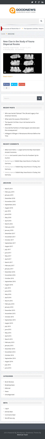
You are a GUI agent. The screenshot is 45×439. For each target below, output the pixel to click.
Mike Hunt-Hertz (10, 150)
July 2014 (8, 365)
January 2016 (9, 307)
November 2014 (10, 352)
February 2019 (9, 192)
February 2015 (9, 342)
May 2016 (8, 294)
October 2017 (9, 240)
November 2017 (10, 237)
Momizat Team (22, 435)
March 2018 (8, 224)
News (7, 391)
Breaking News (9, 49)
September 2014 (10, 358)
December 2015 (10, 310)
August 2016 (9, 285)
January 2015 (9, 345)
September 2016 (10, 281)
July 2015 (8, 326)
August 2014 (9, 361)
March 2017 (8, 262)
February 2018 (9, 227)
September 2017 (10, 243)
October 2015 (9, 317)
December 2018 (10, 198)
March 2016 (8, 301)
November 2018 (10, 201)
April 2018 (8, 221)
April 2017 (8, 259)
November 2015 (10, 313)
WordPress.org (10, 418)
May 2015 (8, 333)
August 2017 (9, 246)
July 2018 (8, 211)
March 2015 (8, 339)
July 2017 (8, 249)
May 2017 (8, 256)
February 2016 (9, 304)
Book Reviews (9, 382)
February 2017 (9, 265)
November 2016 (10, 275)
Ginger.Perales (14, 47)
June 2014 (8, 368)
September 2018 (10, 205)
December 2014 (10, 349)
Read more (7, 76)
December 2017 (10, 233)
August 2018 (9, 208)
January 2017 (9, 269)
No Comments (19, 49)
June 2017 (8, 253)
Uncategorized (9, 395)
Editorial (7, 388)
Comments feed (10, 415)
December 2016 (10, 272)
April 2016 (8, 297)
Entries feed (9, 412)
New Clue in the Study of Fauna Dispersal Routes (18, 43)
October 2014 (9, 355)
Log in (7, 408)
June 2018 (8, 214)
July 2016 (8, 288)
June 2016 (8, 291)
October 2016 (9, 278)
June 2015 (8, 329)
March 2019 (8, 189)
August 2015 (9, 323)
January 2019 (9, 195)
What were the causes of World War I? (17, 119)
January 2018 (9, 230)
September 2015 (10, 320)
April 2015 (8, 336)
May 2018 (8, 217)
